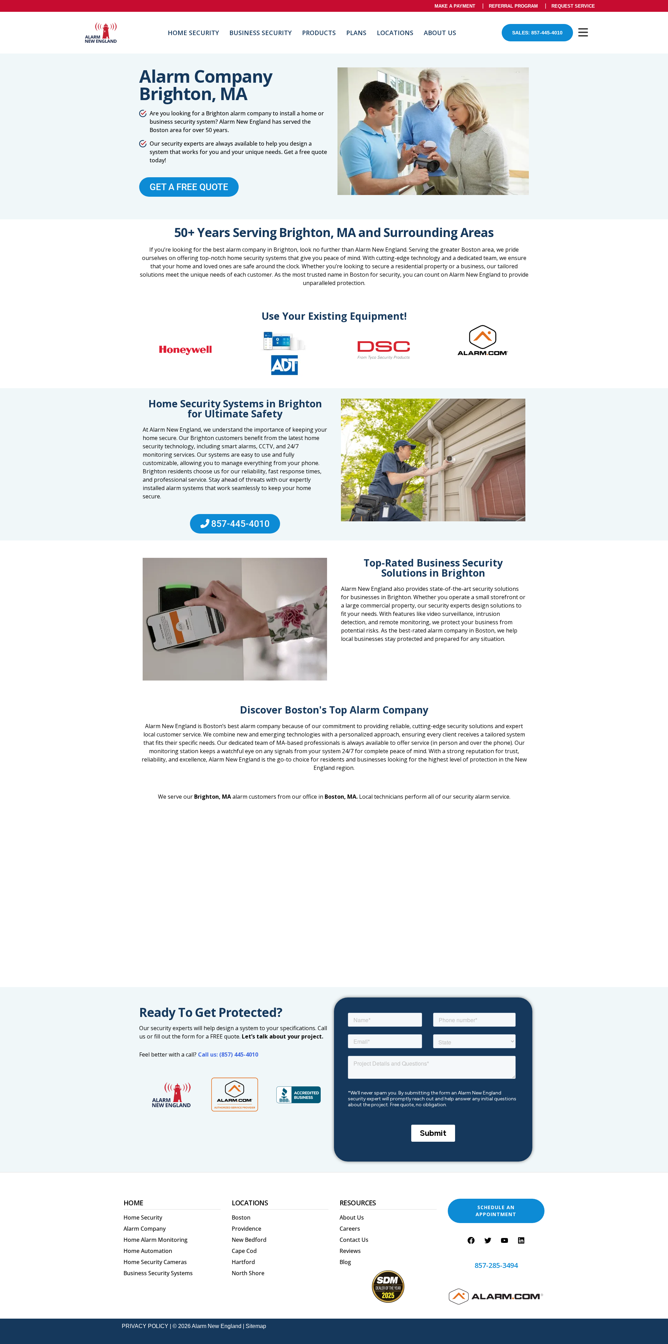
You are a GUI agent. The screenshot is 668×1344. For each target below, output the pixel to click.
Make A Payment (455, 6)
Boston (241, 1217)
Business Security (260, 32)
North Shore (248, 1273)
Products (319, 32)
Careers (350, 1228)
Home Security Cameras (155, 1262)
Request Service (573, 6)
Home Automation (148, 1251)
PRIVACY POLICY (145, 1326)
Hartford (243, 1262)
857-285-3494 (496, 1265)
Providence (246, 1228)
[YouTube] (504, 1240)
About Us (440, 32)
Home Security (193, 32)
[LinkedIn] (521, 1240)
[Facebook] (471, 1240)
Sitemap (256, 1326)
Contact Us (354, 1240)
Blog (345, 1262)
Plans (356, 32)
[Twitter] (488, 1240)
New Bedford (249, 1240)
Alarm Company (145, 1228)
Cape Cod (244, 1251)
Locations (395, 32)
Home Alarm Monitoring (156, 1240)
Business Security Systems (158, 1273)
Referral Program (513, 6)
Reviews (350, 1251)
